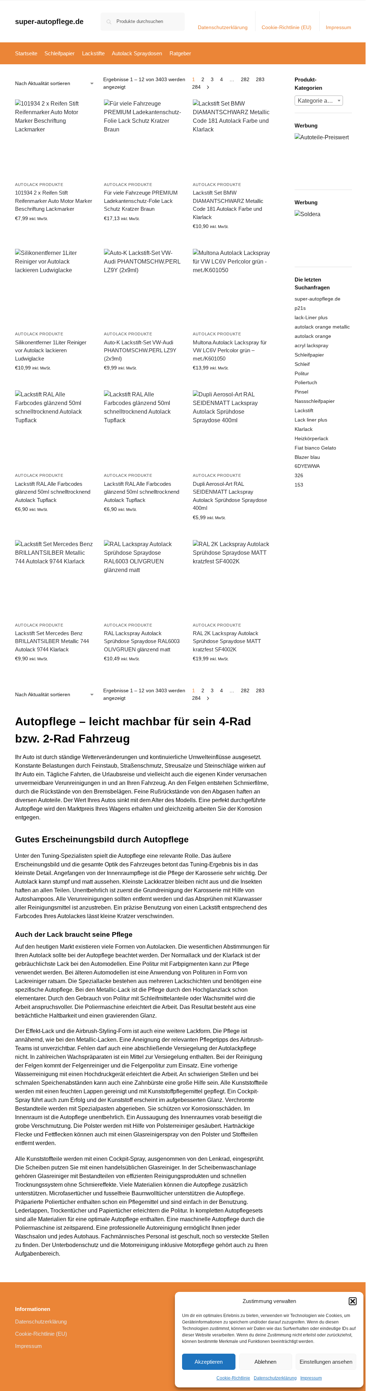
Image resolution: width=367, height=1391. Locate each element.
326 (299, 475)
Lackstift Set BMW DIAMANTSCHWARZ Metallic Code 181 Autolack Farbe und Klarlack (228, 205)
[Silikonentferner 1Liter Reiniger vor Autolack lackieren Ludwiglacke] (54, 288)
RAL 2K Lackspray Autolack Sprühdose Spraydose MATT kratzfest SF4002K (227, 641)
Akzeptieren (209, 1362)
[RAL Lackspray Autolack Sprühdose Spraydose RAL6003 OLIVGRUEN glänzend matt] (143, 579)
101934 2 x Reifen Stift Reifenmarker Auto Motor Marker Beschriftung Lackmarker (53, 201)
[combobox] (319, 101)
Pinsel (301, 392)
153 (299, 485)
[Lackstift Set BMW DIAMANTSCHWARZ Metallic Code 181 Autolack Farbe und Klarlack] (232, 138)
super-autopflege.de (49, 21)
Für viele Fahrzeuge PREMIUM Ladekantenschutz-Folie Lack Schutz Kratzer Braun (141, 201)
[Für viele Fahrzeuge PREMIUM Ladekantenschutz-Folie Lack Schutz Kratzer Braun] (143, 138)
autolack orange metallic (322, 327)
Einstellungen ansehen (326, 1362)
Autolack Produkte (39, 184)
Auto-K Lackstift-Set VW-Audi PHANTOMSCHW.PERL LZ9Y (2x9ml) (140, 350)
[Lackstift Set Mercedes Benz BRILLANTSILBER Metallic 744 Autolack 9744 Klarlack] (54, 579)
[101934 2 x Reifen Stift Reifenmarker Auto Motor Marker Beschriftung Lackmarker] (54, 138)
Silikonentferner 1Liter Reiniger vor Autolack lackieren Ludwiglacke (50, 350)
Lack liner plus (311, 420)
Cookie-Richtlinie (233, 1378)
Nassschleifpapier (315, 401)
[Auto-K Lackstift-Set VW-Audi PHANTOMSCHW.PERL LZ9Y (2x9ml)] (143, 288)
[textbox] (319, 101)
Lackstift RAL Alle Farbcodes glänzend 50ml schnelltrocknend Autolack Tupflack (52, 492)
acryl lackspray (311, 345)
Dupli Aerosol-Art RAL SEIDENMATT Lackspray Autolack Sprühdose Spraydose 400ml (230, 496)
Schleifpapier (309, 355)
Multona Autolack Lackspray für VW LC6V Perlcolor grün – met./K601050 (230, 350)
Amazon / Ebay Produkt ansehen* (53, 236)
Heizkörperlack (311, 438)
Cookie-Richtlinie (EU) (286, 27)
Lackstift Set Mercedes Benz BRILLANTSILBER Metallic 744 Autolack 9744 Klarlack (52, 641)
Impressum (311, 1378)
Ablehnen (265, 1362)
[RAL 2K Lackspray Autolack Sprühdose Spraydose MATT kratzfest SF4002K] (232, 579)
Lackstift (304, 410)
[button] (352, 1301)
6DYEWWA (307, 466)
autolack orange (313, 336)
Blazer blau (307, 457)
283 (260, 79)
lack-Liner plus (311, 317)
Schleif (302, 364)
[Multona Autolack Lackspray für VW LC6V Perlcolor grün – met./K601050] (232, 288)
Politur (302, 373)
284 (196, 87)
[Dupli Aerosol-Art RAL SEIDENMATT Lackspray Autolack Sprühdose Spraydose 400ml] (232, 429)
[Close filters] (273, 80)
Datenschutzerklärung (275, 1378)
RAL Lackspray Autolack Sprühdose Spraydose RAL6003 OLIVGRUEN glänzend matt (142, 641)
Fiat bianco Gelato (315, 448)
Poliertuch (306, 382)
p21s (300, 308)
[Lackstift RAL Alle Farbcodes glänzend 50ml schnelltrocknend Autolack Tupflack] (54, 429)
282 (245, 79)
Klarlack (304, 429)
